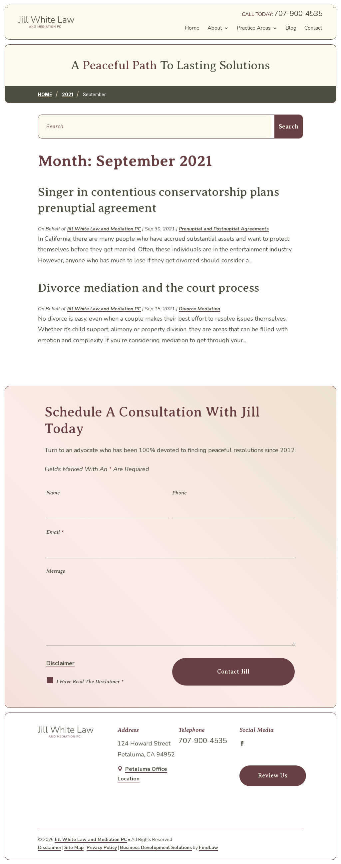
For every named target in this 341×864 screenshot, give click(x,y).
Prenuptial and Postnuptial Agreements (224, 228)
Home (192, 28)
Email (55, 532)
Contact (313, 28)
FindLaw (208, 847)
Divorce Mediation (199, 308)
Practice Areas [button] (254, 28)
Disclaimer (60, 663)
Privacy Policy (102, 847)
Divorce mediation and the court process (148, 287)
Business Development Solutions (156, 847)
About (214, 28)
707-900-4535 (298, 14)
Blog (290, 28)
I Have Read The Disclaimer (90, 681)
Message (55, 571)
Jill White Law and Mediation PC (104, 228)
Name (53, 492)
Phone (179, 492)
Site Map (74, 847)
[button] (331, 812)
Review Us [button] (272, 775)
